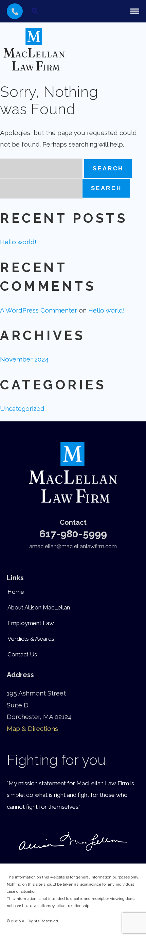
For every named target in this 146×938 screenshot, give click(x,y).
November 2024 (24, 359)
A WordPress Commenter (38, 310)
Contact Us (22, 654)
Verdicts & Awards (30, 638)
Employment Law (30, 623)
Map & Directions (32, 728)
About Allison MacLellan (38, 607)
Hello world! (18, 242)
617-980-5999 (73, 534)
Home (15, 591)
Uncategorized (22, 408)
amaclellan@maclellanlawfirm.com (73, 546)
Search (106, 188)
